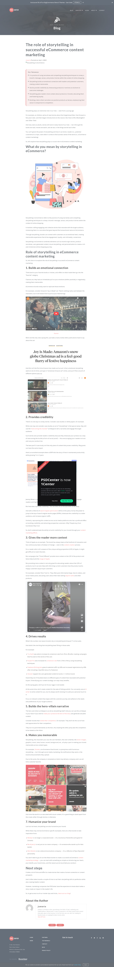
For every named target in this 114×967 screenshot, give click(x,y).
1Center (63, 491)
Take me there (67, 501)
